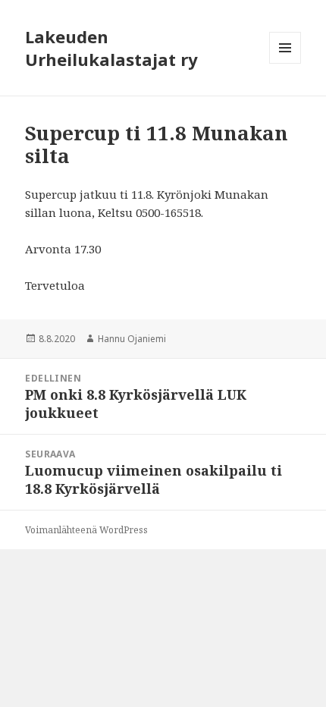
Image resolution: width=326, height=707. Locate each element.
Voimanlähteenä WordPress (86, 529)
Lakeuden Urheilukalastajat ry (111, 48)
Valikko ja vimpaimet (285, 63)
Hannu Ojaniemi (132, 338)
